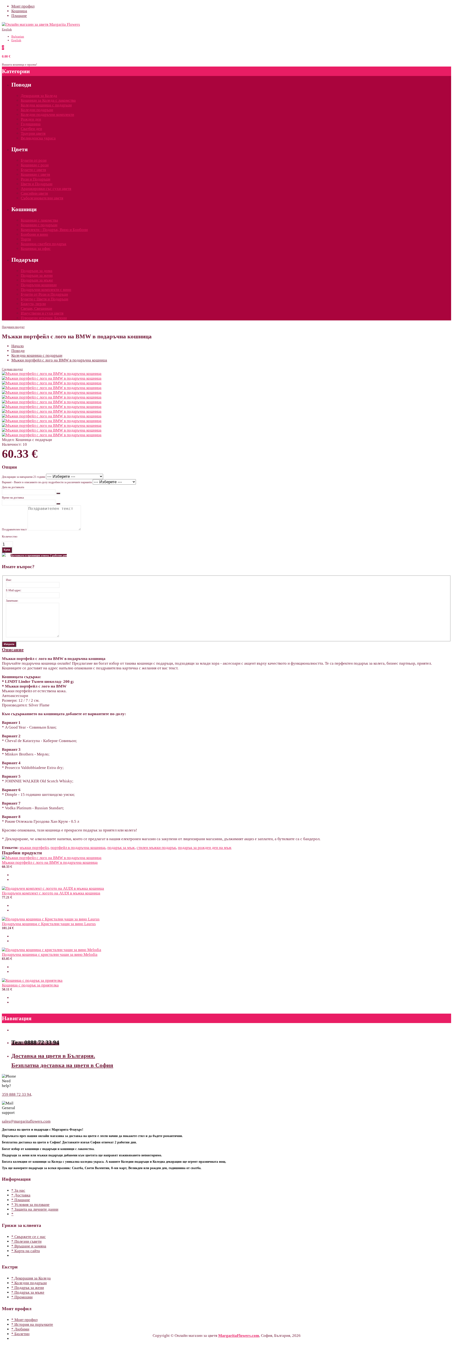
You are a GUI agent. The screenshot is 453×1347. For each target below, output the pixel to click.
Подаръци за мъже (37, 280)
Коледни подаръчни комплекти (47, 114)
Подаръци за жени (37, 275)
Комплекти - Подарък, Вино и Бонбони (54, 229)
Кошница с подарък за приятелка (30, 985)
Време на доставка (13, 497)
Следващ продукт (12, 369)
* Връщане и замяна (28, 1246)
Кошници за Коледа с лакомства (48, 100)
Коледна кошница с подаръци (46, 105)
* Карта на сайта (25, 1251)
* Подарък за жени (27, 1287)
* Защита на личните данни (34, 1209)
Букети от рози (33, 160)
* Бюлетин (20, 1334)
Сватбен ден (31, 128)
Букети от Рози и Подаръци (44, 294)
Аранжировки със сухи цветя (46, 188)
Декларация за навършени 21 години (23, 476)
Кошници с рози (35, 165)
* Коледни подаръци (29, 1283)
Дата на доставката (13, 487)
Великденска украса (38, 138)
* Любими (20, 1329)
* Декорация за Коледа (31, 1278)
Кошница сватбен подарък (43, 244)
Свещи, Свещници (36, 308)
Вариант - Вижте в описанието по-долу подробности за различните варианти (47, 482)
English (7, 29)
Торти (26, 239)
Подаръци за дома (36, 271)
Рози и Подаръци (35, 179)
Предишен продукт (13, 327)
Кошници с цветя (35, 174)
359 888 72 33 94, (17, 1094)
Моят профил (22, 6)
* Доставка (20, 1195)
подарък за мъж (121, 847)
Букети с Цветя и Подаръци (44, 299)
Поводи (18, 350)
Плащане (19, 15)
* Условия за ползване (30, 1204)
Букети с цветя (33, 170)
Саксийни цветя (34, 193)
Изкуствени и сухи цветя (42, 313)
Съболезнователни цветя (42, 198)
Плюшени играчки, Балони (44, 318)
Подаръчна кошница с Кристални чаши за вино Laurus (49, 924)
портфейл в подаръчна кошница (77, 847)
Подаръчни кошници (39, 285)
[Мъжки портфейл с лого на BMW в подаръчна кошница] (51, 373)
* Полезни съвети (26, 1241)
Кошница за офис (36, 248)
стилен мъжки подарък (156, 847)
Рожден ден (31, 119)
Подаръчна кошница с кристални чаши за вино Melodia (49, 954)
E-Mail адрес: (13, 590)
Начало (17, 346)
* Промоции (22, 1297)
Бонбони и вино (34, 234)
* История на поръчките (32, 1324)
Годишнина (31, 124)
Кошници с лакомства (39, 220)
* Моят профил (24, 1320)
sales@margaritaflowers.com (26, 1121)
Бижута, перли (33, 304)
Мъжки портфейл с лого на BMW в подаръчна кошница (59, 360)
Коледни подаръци (37, 110)
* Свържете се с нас (28, 1236)
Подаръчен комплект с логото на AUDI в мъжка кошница (51, 893)
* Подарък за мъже (27, 1292)
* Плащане (20, 1200)
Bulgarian (17, 36)
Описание (13, 649)
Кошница (19, 11)
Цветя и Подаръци (36, 184)
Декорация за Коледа (39, 95)
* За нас (18, 1190)
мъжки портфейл (34, 847)
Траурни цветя (33, 133)
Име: (9, 580)
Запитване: (12, 600)
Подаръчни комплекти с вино (46, 289)
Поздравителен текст (14, 529)
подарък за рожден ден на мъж (204, 847)
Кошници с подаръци (39, 225)
